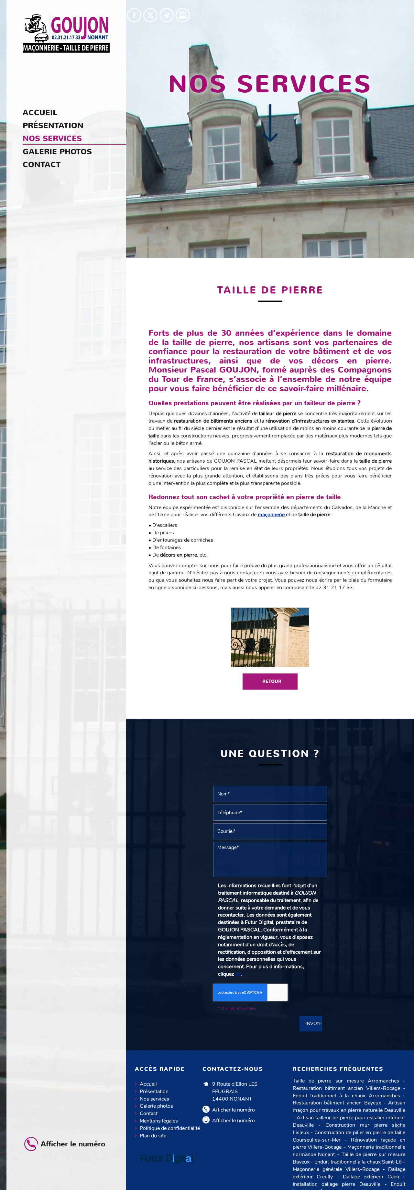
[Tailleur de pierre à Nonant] (270, 637)
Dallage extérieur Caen (371, 1176)
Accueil (40, 113)
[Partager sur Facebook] (134, 15)
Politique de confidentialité (170, 1128)
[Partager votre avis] (183, 15)
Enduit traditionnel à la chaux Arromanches (346, 1095)
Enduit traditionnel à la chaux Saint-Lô (358, 1161)
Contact (42, 164)
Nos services (52, 138)
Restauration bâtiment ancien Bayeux (337, 1102)
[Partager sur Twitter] (150, 15)
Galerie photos (57, 152)
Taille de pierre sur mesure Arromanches (346, 1080)
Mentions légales (159, 1120)
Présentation (53, 125)
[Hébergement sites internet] (167, 1170)
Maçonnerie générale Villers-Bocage (336, 1169)
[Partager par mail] (166, 15)
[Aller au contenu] (270, 124)
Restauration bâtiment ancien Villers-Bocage (346, 1088)
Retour (271, 681)
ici (238, 974)
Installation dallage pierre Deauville (336, 1184)
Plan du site (153, 1135)
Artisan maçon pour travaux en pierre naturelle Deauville (349, 1106)
